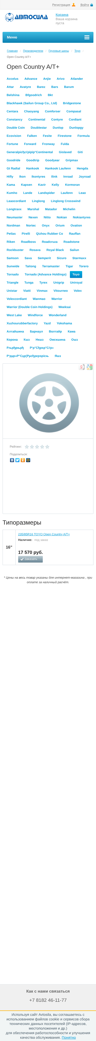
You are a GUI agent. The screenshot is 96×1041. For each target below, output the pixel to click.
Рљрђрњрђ (15, 348)
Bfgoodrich (33, 95)
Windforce (35, 315)
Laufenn (67, 193)
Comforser (52, 111)
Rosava (34, 250)
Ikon (22, 176)
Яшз (58, 356)
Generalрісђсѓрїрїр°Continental (30, 152)
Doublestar (39, 127)
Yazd (47, 323)
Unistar (12, 290)
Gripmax (72, 160)
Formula (84, 136)
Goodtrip (32, 160)
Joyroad (85, 176)
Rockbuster (15, 250)
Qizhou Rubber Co (49, 233)
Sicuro (61, 258)
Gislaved (65, 152)
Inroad (68, 176)
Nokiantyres (82, 217)
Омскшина (57, 339)
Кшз (27, 339)
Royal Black (55, 250)
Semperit (44, 258)
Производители (33, 50)
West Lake (14, 315)
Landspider (46, 193)
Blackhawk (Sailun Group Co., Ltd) (32, 103)
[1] (26, 446)
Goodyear (52, 160)
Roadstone (71, 242)
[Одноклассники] (23, 460)
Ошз (74, 339)
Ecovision (14, 136)
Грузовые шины (59, 50)
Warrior (56, 299)
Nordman (13, 225)
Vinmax (42, 290)
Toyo (77, 50)
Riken (11, 242)
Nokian (62, 217)
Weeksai (64, 307)
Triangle (12, 282)
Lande (27, 193)
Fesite (47, 136)
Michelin (69, 209)
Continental (36, 119)
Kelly (55, 184)
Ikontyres (38, 176)
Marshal (33, 209)
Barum (69, 87)
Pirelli (26, 233)
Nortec (31, 225)
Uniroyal (76, 282)
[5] (47, 446)
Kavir (42, 184)
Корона (12, 339)
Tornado (13, 274)
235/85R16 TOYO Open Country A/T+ (44, 534)
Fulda (65, 144)
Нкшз (40, 339)
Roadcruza (49, 242)
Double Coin (16, 127)
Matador (51, 209)
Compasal (73, 111)
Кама (72, 331)
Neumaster (15, 217)
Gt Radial (13, 168)
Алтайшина (15, 331)
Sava (28, 258)
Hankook (32, 168)
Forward (30, 144)
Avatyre (25, 87)
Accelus (12, 79)
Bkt (50, 95)
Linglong (38, 201)
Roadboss (28, 242)
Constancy (14, 119)
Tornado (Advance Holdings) (45, 274)
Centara (12, 111)
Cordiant (75, 119)
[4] (42, 446)
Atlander (76, 79)
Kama (11, 184)
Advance (30, 79)
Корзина (62, 15)
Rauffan (74, 233)
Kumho (12, 193)
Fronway (48, 144)
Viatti (27, 290)
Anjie (47, 79)
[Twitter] (17, 460)
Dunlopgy (76, 127)
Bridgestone (72, 103)
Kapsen (26, 184)
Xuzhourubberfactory (22, 323)
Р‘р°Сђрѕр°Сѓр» (42, 348)
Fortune (12, 144)
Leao (82, 193)
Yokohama (64, 323)
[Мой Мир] (28, 460)
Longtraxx (14, 209)
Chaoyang (31, 111)
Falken (32, 136)
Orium (60, 225)
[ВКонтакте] (12, 460)
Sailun (74, 250)
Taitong (30, 266)
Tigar (69, 266)
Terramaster (50, 266)
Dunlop (58, 127)
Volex (78, 290)
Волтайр (55, 331)
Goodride (13, 160)
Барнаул (36, 331)
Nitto (47, 217)
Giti (80, 152)
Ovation (76, 225)
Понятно (69, 1037)
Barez (41, 87)
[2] (32, 446)
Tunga (28, 282)
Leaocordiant (16, 201)
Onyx (45, 225)
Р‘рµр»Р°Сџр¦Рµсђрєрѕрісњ (28, 356)
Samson (13, 258)
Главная (12, 50)
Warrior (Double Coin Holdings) (29, 307)
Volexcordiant (17, 299)
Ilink (54, 176)
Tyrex (43, 282)
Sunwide (13, 266)
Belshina (13, 95)
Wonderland (57, 315)
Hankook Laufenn (58, 168)
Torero (84, 266)
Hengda (82, 168)
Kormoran (72, 184)
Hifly (10, 176)
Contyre (57, 119)
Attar (10, 87)
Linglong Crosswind (65, 201)
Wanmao (39, 299)
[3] (37, 446)
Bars (54, 87)
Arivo (61, 79)
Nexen (33, 217)
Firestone (64, 136)
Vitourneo (61, 290)
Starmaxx (79, 258)
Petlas (11, 233)
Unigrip (58, 282)
